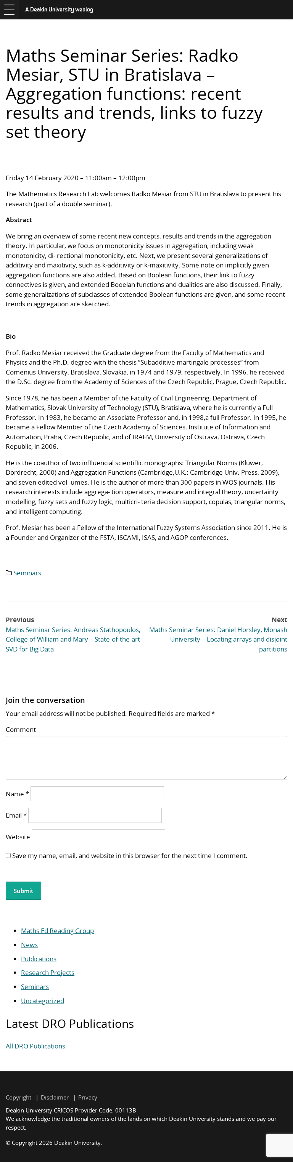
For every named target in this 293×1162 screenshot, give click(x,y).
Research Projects (47, 972)
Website (18, 836)
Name (17, 793)
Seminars (27, 572)
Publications (38, 958)
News (29, 944)
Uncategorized (42, 1000)
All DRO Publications (35, 1046)
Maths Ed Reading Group (57, 930)
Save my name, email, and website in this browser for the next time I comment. (130, 855)
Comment (21, 729)
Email (16, 815)
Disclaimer (55, 1097)
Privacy (87, 1097)
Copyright (18, 1097)
